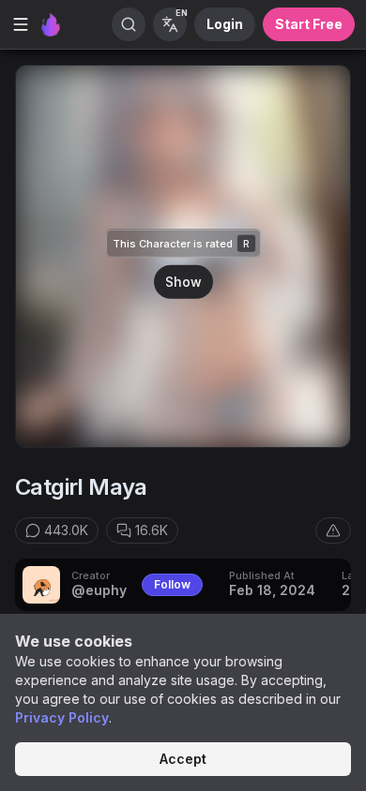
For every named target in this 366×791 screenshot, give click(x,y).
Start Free (309, 24)
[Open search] (128, 24)
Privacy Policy (62, 717)
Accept (183, 759)
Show (183, 282)
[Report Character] (333, 530)
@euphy (99, 590)
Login (224, 24)
